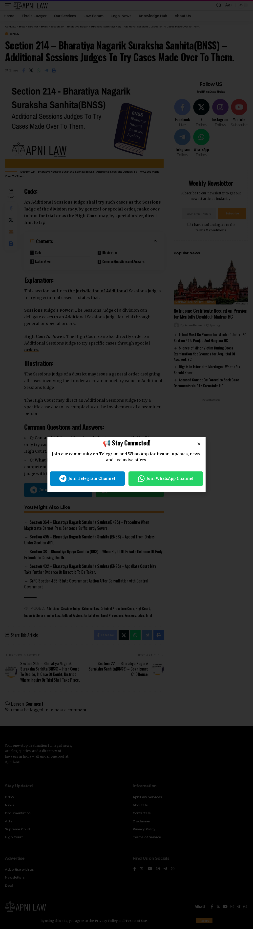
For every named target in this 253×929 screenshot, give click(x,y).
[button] (199, 444)
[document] (126, 464)
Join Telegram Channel (91, 478)
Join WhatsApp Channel (170, 478)
